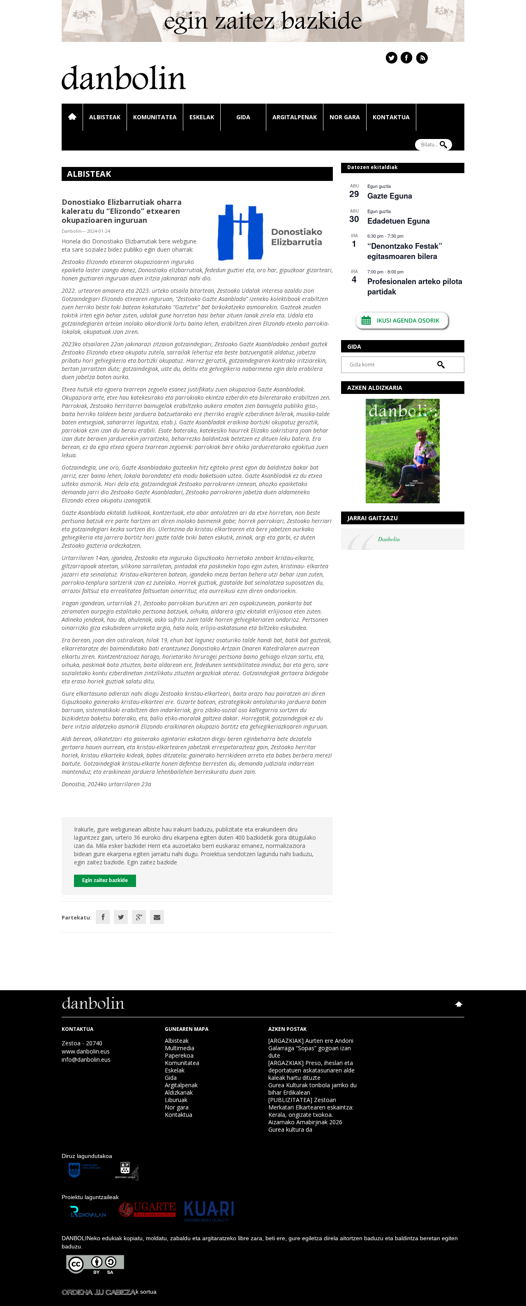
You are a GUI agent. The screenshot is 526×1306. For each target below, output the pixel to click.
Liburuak (176, 1100)
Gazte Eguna (389, 195)
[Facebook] (103, 917)
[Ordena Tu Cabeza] (99, 1291)
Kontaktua (391, 117)
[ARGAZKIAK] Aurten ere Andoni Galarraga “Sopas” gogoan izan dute (310, 1048)
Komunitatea (155, 117)
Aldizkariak (179, 1092)
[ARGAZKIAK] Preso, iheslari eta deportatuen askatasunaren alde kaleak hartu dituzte (311, 1070)
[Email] (157, 917)
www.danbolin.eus (86, 1051)
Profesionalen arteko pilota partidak (414, 286)
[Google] (139, 917)
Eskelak (201, 117)
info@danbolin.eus (86, 1059)
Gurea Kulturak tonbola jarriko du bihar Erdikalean (312, 1088)
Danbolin (389, 539)
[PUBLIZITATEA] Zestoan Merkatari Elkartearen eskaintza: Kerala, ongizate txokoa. (310, 1107)
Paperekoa (179, 1055)
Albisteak (104, 117)
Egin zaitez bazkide (105, 881)
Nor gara (345, 117)
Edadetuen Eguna (398, 220)
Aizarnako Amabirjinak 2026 (305, 1122)
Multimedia (179, 1048)
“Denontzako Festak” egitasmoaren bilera (404, 251)
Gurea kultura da (290, 1129)
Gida (243, 117)
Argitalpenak (294, 117)
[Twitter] (121, 917)
